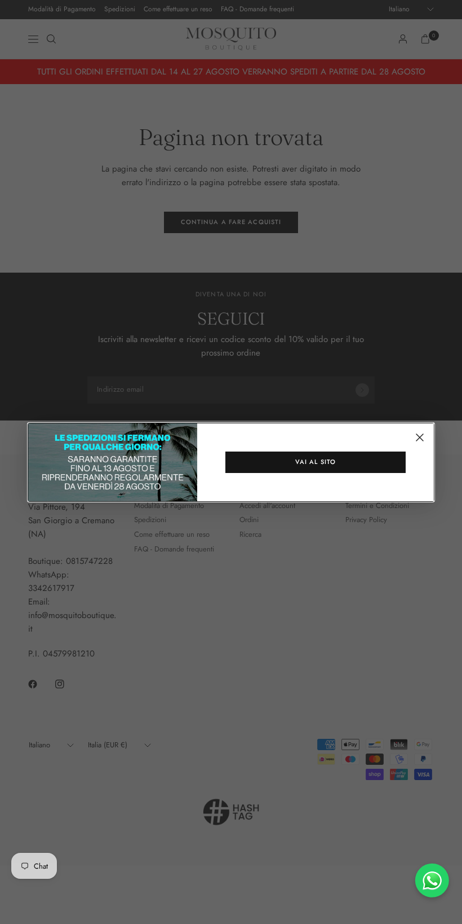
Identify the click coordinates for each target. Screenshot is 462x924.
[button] (315, 462)
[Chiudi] (419, 437)
